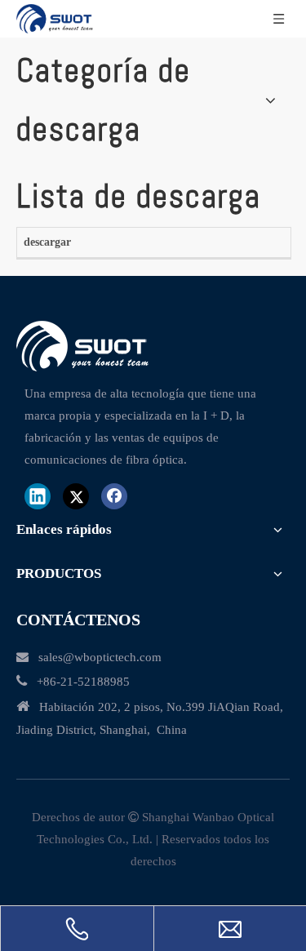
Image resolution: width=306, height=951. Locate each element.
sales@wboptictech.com (100, 657)
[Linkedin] (37, 496)
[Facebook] (114, 496)
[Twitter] (76, 496)
